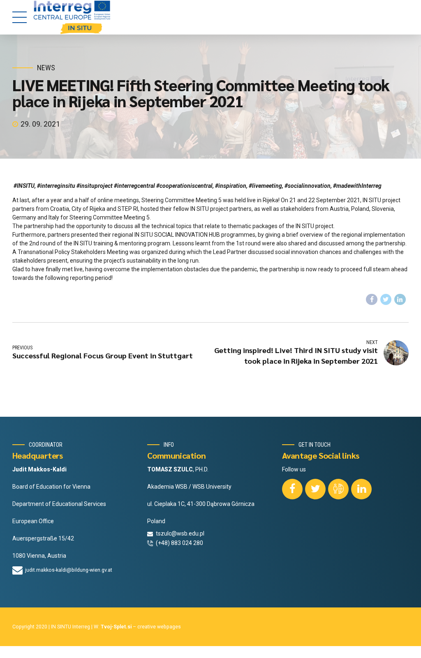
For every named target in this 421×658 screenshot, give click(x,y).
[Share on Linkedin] (400, 299)
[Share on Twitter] (386, 299)
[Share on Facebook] (371, 299)
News (46, 67)
